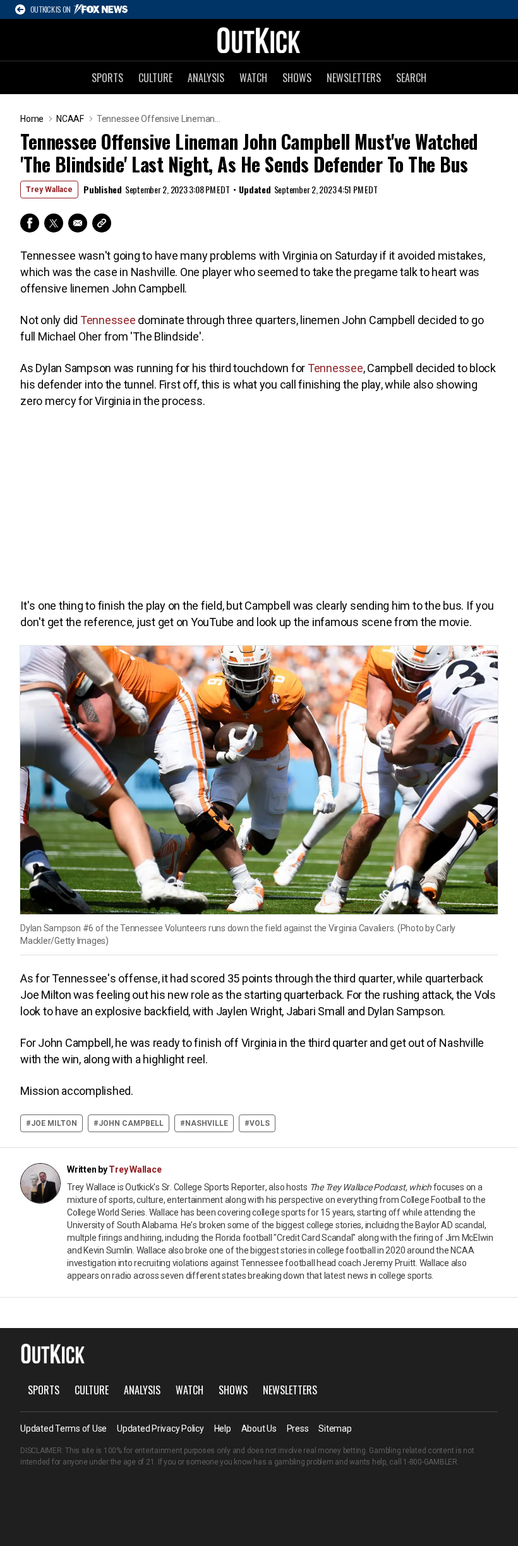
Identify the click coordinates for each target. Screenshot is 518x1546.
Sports (107, 77)
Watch (253, 77)
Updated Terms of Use (63, 1428)
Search (411, 77)
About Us (259, 1428)
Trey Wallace (49, 189)
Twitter (53, 223)
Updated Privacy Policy (160, 1428)
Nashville (206, 1123)
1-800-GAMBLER (430, 1462)
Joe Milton (54, 1123)
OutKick (259, 40)
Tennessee (108, 320)
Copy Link (101, 223)
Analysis (206, 77)
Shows (296, 77)
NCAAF (70, 119)
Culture (155, 77)
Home (32, 119)
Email (77, 223)
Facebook (29, 223)
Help (222, 1428)
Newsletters (354, 77)
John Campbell (131, 1123)
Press (298, 1428)
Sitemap (334, 1428)
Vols (260, 1123)
